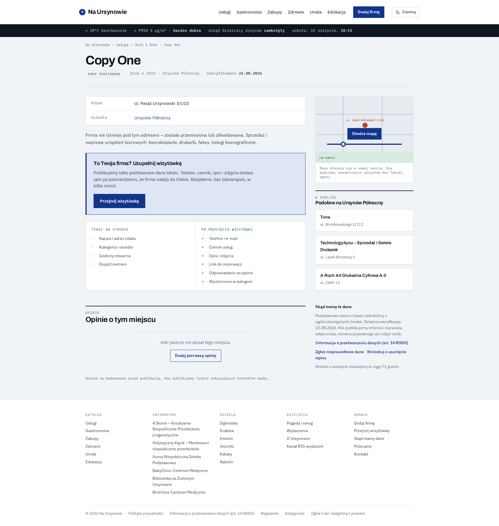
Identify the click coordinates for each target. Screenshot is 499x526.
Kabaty (226, 454)
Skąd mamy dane (369, 438)
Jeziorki (227, 446)
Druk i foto (146, 44)
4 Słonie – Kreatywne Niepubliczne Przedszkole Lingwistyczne (176, 429)
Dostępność (295, 513)
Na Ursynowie (104, 12)
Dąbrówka (229, 423)
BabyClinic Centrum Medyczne (180, 470)
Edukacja (336, 12)
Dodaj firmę (369, 11)
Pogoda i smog (300, 423)
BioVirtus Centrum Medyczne (179, 492)
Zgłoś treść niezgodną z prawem (338, 513)
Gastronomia (249, 12)
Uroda (316, 12)
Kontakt (361, 454)
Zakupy (274, 12)
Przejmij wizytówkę (119, 201)
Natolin (226, 461)
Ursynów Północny (152, 118)
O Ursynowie (298, 438)
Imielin (226, 438)
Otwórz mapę (364, 133)
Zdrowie (296, 12)
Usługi (225, 12)
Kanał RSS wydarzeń (305, 446)
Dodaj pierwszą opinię (195, 355)
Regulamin (269, 513)
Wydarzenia (297, 430)
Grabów (227, 430)
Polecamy (363, 446)
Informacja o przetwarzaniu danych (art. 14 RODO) (361, 342)
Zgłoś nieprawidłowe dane (339, 351)
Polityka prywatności (146, 513)
